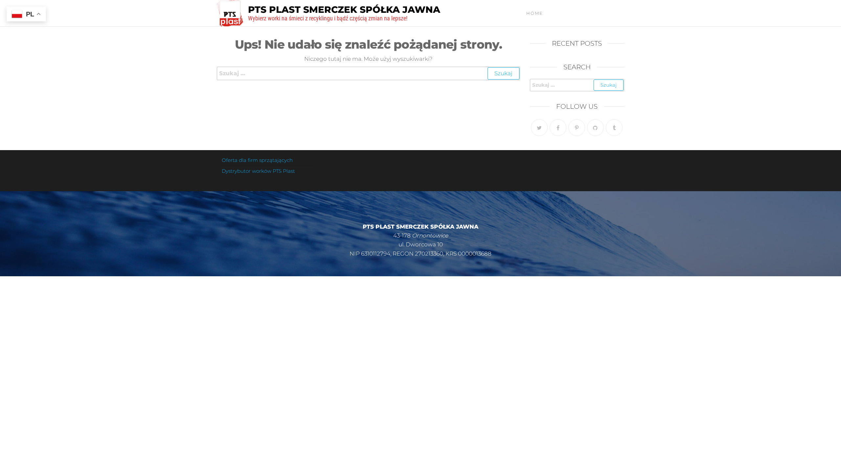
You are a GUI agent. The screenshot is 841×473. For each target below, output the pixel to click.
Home (534, 13)
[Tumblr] (614, 127)
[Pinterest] (576, 127)
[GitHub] (595, 127)
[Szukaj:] (368, 73)
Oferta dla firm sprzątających (257, 160)
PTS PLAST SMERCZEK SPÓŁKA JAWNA (344, 9)
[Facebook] (558, 127)
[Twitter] (539, 127)
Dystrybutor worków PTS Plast (258, 171)
